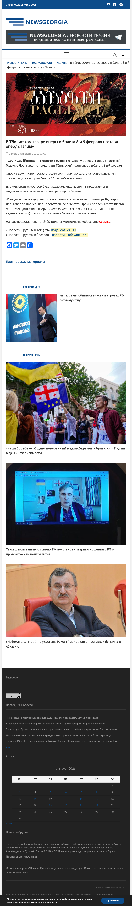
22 (96, 805)
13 (65, 798)
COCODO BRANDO (104, 894)
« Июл (9, 823)
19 (50, 805)
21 (81, 805)
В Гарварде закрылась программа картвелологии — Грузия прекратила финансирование (55, 723)
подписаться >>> (63, 230)
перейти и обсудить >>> (70, 235)
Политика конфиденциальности (110, 887)
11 (35, 798)
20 (65, 805)
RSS (8, 747)
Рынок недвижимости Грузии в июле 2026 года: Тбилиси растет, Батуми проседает (52, 717)
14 (81, 798)
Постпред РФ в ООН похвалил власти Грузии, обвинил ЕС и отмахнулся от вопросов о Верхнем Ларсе (62, 740)
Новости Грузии (15, 894)
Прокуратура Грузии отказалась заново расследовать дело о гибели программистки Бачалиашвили (61, 729)
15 (96, 798)
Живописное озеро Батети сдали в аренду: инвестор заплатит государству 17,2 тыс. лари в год (58, 735)
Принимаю (112, 900)
